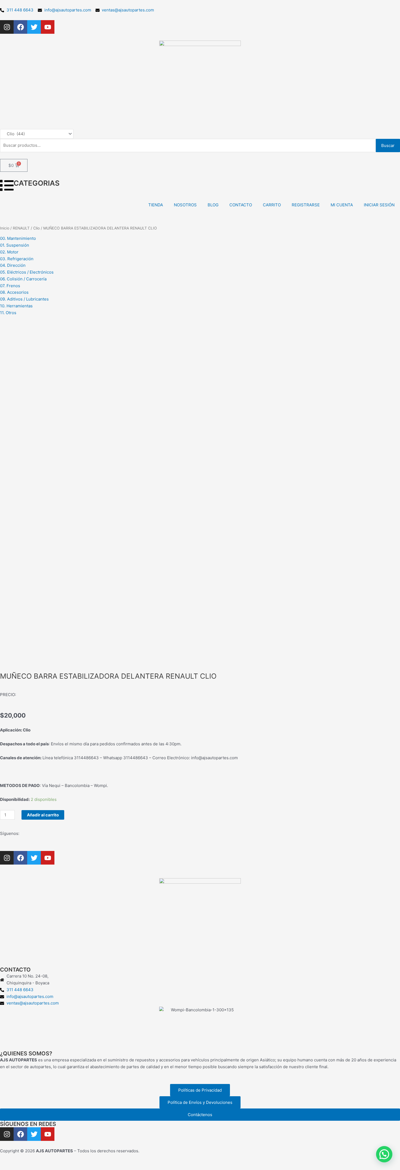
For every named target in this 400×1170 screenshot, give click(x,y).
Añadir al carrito (43, 814)
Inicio (4, 228)
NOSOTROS (185, 204)
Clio (36, 228)
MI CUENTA (342, 204)
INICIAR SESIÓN (379, 204)
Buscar (388, 145)
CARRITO (272, 204)
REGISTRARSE (306, 204)
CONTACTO (240, 204)
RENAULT (21, 228)
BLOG (213, 204)
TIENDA (155, 204)
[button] (384, 1154)
